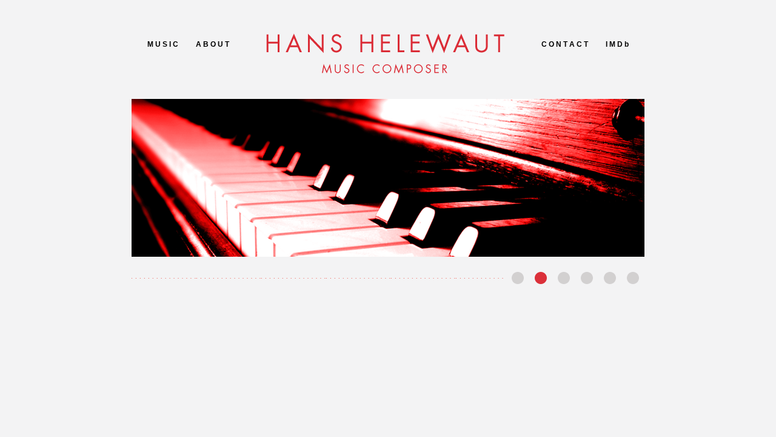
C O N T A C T (564, 44)
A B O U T (212, 44)
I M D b (617, 44)
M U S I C (162, 44)
